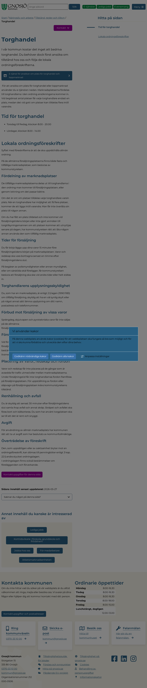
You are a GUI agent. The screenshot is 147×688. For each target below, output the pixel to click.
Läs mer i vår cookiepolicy (26, 347)
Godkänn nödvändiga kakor (30, 356)
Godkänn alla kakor (63, 356)
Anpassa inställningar (97, 356)
